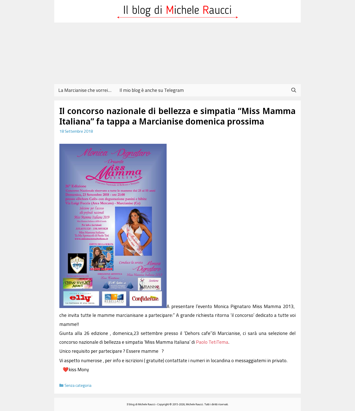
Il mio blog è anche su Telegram (152, 90)
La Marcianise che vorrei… (84, 90)
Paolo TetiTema (212, 342)
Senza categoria (78, 385)
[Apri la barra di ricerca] (293, 90)
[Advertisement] (177, 53)
